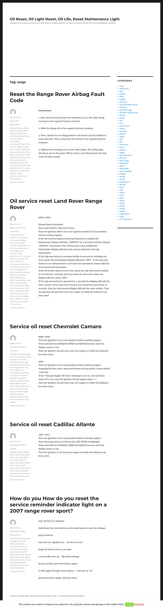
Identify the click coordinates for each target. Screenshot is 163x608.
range (17, 149)
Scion (121, 195)
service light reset (22, 476)
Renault (122, 185)
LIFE (11, 455)
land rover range (16, 248)
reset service (15, 152)
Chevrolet (14, 351)
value (18, 304)
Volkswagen (124, 214)
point (12, 149)
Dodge (122, 118)
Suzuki (122, 209)
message (13, 365)
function (13, 238)
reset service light (17, 288)
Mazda (122, 153)
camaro (13, 357)
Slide (12, 179)
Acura (121, 86)
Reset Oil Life (15, 117)
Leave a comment (17, 182)
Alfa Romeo (124, 89)
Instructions (15, 141)
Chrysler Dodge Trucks (128, 113)
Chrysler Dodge (125, 110)
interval (13, 245)
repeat (12, 383)
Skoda (121, 201)
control (13, 136)
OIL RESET (14, 267)
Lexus (121, 147)
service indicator (16, 473)
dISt (17, 235)
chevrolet (23, 359)
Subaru (122, 206)
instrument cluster (17, 243)
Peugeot (122, 174)
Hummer (123, 131)
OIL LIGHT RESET (22, 457)
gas (26, 362)
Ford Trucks (124, 126)
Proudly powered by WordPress (72, 596)
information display (18, 240)
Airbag (12, 128)
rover (17, 296)
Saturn (122, 193)
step (27, 399)
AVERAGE (14, 354)
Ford (121, 123)
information (23, 238)
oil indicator (20, 259)
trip (14, 304)
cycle (18, 136)
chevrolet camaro (17, 362)
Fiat (121, 121)
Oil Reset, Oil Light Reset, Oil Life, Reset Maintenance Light (65, 19)
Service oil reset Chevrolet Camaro (55, 326)
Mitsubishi (123, 163)
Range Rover (15, 124)
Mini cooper (124, 161)
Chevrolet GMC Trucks (128, 105)
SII (11, 304)
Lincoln (122, 150)
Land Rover (14, 231)
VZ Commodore (125, 219)
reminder (23, 552)
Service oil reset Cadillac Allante (52, 424)
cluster (12, 235)
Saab (121, 190)
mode (19, 253)
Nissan (122, 166)
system (13, 402)
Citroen (122, 115)
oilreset (26, 272)
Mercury (122, 158)
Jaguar (122, 137)
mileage (13, 541)
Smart (121, 203)
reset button (21, 280)
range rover (25, 149)
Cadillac (13, 448)
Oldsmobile (124, 169)
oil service (23, 267)
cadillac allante (16, 452)
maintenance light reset (20, 144)
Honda (122, 129)
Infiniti (122, 134)
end (22, 235)
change (20, 357)
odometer (14, 256)
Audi (121, 91)
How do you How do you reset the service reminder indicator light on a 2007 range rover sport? (58, 504)
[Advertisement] (81, 57)
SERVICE (18, 299)
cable (20, 131)
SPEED (22, 399)
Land (19, 245)
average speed (25, 354)
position (13, 275)
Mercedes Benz (125, 155)
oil (20, 256)
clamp (18, 133)
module (20, 147)
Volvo (121, 217)
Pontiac (122, 177)
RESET (12, 280)
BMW (121, 97)
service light (15, 165)
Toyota (122, 211)
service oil (23, 176)
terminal (18, 179)
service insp (23, 163)
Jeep (121, 139)
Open (26, 147)
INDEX (26, 452)
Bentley (122, 94)
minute (13, 147)
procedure (21, 275)
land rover (26, 245)
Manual (13, 253)
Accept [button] (129, 604)
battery (19, 128)
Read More (139, 604)
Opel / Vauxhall (125, 171)
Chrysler (122, 107)
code (24, 133)
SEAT (121, 198)
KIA (120, 142)
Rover (121, 187)
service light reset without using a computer (19, 173)
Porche (122, 179)
